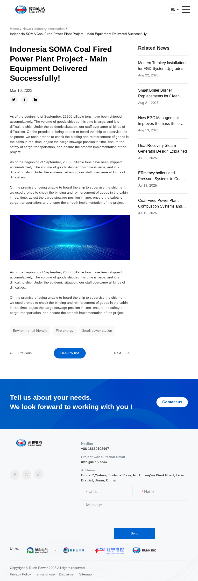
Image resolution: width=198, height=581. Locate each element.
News (26, 29)
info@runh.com (94, 462)
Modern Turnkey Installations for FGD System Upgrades (162, 66)
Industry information (49, 29)
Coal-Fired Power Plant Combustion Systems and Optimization (160, 203)
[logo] (30, 9)
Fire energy (64, 330)
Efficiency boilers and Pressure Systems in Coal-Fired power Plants (161, 176)
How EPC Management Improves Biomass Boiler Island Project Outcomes (159, 121)
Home (14, 29)
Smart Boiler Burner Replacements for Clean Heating (159, 93)
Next (117, 353)
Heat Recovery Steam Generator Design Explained (162, 148)
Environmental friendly (30, 330)
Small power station (97, 330)
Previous (25, 353)
